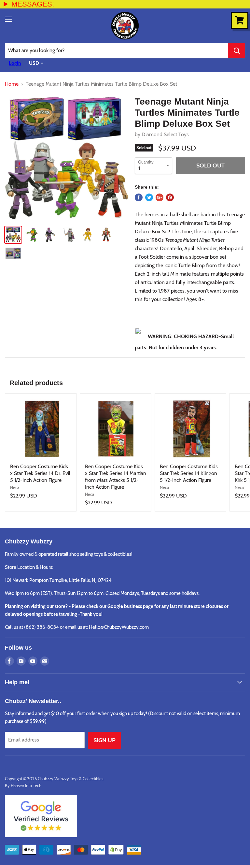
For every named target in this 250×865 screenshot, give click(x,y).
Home (12, 84)
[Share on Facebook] (139, 197)
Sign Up (104, 740)
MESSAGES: (32, 4)
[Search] (236, 50)
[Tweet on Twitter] (149, 197)
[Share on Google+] (159, 197)
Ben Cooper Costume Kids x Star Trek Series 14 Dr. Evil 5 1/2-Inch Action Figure (40, 473)
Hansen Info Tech (26, 785)
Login (15, 63)
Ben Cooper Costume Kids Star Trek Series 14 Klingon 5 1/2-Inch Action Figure (189, 473)
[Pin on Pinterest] (170, 197)
